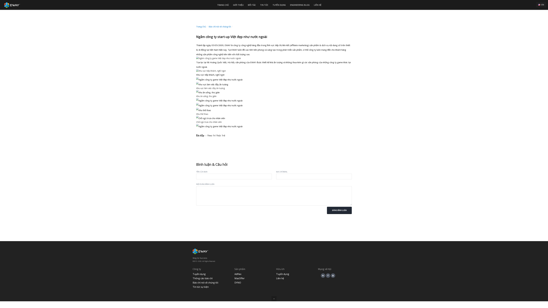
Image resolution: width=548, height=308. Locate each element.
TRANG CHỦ (223, 5)
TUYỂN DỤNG (279, 5)
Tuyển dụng (199, 274)
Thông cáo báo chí (202, 278)
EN (542, 4)
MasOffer (239, 278)
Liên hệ (280, 278)
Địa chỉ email (281, 172)
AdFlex (237, 274)
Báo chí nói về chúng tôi (220, 26)
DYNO (237, 282)
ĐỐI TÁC (252, 5)
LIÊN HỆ (317, 5)
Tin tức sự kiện (201, 286)
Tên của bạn (201, 172)
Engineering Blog (300, 5)
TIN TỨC (264, 5)
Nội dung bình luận (205, 184)
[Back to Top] (274, 298)
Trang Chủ (201, 26)
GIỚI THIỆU (238, 5)
